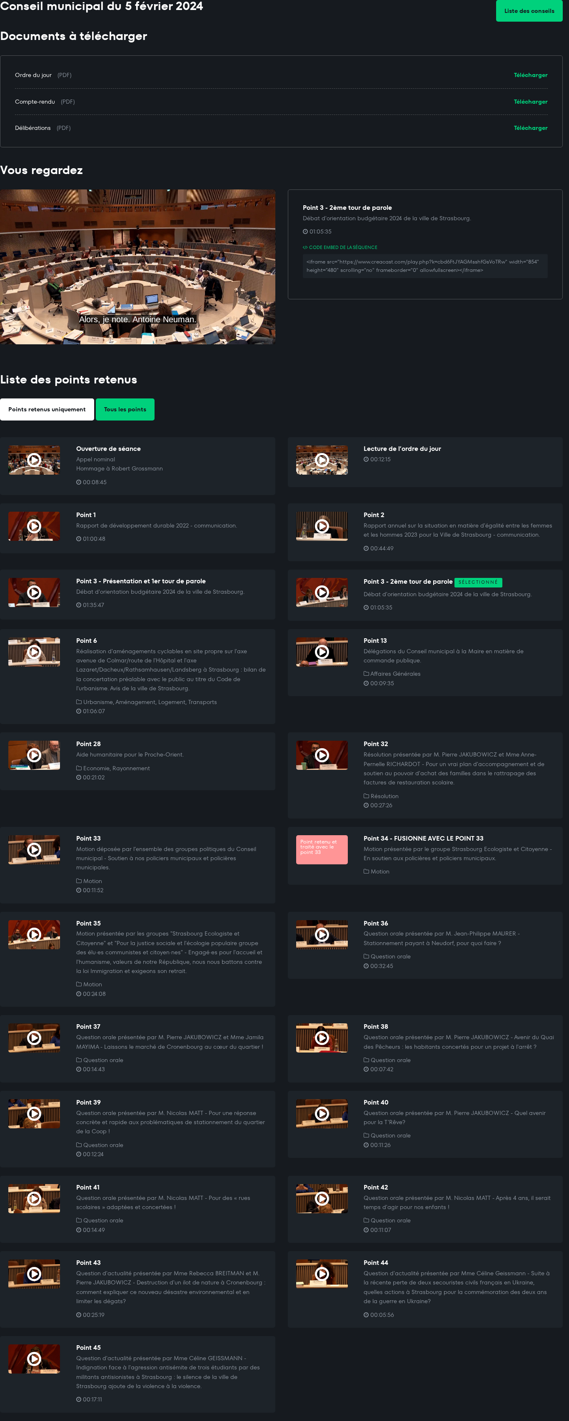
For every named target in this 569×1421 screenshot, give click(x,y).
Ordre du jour (33, 75)
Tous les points (125, 409)
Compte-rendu (35, 101)
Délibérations (33, 128)
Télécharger (531, 75)
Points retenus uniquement (47, 409)
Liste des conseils (529, 11)
